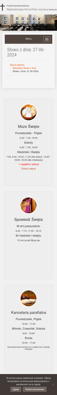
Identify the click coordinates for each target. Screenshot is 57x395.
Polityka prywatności (34, 389)
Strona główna (17, 64)
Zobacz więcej (28, 168)
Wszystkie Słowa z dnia (24, 68)
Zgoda (16, 389)
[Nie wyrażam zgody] (53, 384)
